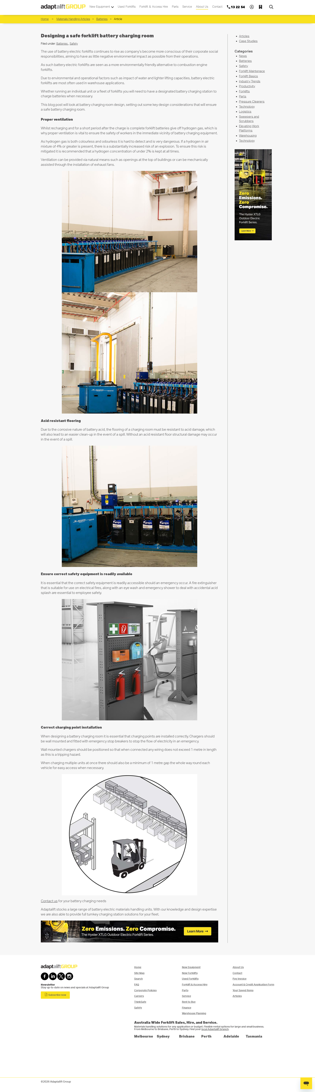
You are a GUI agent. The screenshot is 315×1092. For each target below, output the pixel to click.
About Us (202, 6)
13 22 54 (238, 7)
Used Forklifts (127, 6)
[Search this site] (271, 7)
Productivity (247, 86)
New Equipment (100, 6)
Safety (74, 43)
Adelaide (231, 1036)
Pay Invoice (239, 978)
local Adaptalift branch (215, 1029)
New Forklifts (190, 973)
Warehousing (248, 135)
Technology (247, 106)
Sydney (163, 1036)
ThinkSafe (140, 1002)
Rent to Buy (189, 1002)
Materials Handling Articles (73, 19)
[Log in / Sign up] (252, 7)
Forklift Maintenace (252, 71)
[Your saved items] (261, 7)
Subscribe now (57, 995)
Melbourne (143, 1036)
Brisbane (187, 1036)
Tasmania (254, 1036)
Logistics (245, 111)
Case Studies (248, 41)
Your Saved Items (243, 990)
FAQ (136, 984)
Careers (139, 996)
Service (187, 6)
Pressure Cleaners (252, 101)
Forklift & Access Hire (153, 6)
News (243, 56)
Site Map (139, 973)
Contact (217, 6)
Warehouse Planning (194, 1013)
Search (138, 978)
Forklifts (244, 91)
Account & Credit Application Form (253, 984)
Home (45, 19)
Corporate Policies (145, 990)
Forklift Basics (248, 76)
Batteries (102, 19)
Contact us (49, 901)
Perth (206, 1036)
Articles (244, 36)
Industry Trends (249, 81)
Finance (186, 1007)
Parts (175, 6)
